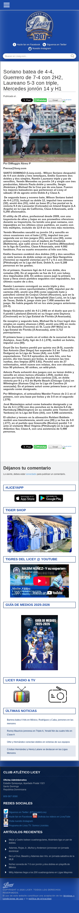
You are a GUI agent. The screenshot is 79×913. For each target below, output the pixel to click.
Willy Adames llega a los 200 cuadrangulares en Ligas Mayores (40, 872)
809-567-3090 (10, 796)
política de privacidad (40, 898)
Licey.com (39, 25)
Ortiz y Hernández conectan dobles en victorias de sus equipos (38, 742)
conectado (31, 473)
